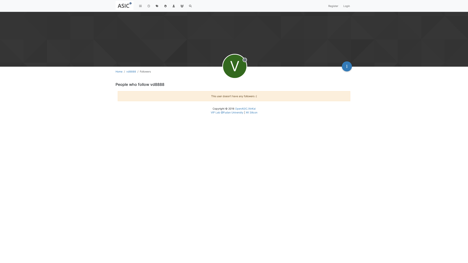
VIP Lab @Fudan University (227, 112)
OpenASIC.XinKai (245, 108)
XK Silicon (251, 112)
